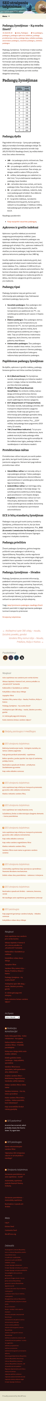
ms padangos (38, 33)
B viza (10, 1257)
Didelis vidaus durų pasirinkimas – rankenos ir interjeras (22, 875)
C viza (13, 1257)
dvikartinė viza (9, 1260)
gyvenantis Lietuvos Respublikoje (14, 1283)
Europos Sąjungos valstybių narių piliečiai (16, 1268)
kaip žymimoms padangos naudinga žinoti (25, 605)
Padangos (24, 33)
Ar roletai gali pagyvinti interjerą (14, 716)
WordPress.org (10, 1234)
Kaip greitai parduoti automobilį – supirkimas (18, 754)
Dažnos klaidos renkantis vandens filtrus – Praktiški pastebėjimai (14, 1045)
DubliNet (18, 1257)
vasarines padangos (27, 41)
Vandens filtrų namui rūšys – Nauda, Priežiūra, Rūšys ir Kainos (26, 639)
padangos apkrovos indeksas (21, 35)
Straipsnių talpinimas (11, 617)
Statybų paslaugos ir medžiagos (20, 731)
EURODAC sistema (10, 1262)
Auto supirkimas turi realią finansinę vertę (17, 810)
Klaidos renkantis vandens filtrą (14, 794)
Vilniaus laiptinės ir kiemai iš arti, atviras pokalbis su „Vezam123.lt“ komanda (15, 945)
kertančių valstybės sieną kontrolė (14, 1314)
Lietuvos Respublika (20, 1356)
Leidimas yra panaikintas (12, 1345)
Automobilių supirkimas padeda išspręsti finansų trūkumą (14, 1183)
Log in (7, 1222)
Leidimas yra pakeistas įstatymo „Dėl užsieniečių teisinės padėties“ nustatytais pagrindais (15, 1340)
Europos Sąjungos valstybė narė (13, 1270)
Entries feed (9, 1226)
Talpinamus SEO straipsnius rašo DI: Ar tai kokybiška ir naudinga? (15, 1155)
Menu (4, 16)
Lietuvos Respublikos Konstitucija (14, 1358)
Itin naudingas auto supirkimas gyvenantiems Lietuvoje (22, 898)
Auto (18, 33)
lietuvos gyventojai (10, 1356)
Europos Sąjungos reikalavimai (13, 1265)
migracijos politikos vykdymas (13, 1374)
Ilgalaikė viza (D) (9, 1286)
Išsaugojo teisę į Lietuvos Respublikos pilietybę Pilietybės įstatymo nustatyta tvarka (15, 1301)
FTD (26, 1270)
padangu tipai (23, 38)
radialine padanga (35, 38)
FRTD (23, 1270)
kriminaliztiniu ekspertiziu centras (15, 1319)
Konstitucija (8, 1317)
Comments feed (11, 1230)
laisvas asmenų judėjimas (12, 1325)
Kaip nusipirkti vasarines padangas (21, 221)
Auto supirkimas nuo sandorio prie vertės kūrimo (20, 677)
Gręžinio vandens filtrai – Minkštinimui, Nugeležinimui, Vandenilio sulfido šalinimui (15, 1078)
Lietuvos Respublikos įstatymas (13, 1361)
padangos (6, 35)
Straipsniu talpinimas (17, 1169)
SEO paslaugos (12, 909)
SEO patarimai (14, 1120)
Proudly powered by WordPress (14, 1396)
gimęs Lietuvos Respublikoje (13, 1281)
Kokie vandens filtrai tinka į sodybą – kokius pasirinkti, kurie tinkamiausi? (15, 1100)
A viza (6, 1257)
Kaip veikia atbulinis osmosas (13, 771)
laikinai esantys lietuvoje (12, 1322)
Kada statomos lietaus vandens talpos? (16, 720)
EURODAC (19, 1260)
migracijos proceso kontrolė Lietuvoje (15, 1377)
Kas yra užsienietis (10, 1307)
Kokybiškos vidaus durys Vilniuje (14, 692)
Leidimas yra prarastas (11, 1348)
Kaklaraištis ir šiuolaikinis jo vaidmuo (15, 688)
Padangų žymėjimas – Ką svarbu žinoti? (16, 706)
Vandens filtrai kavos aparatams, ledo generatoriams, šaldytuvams (15, 1069)
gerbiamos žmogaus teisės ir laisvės (15, 1278)
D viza (15, 1260)
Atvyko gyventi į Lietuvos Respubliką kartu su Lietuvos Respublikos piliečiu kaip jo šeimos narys (15, 1252)
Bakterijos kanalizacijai (11, 1030)
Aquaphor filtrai (8, 695)
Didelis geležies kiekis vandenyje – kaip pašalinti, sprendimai (14, 1060)
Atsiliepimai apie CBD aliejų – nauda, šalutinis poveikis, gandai (15, 986)
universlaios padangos (10, 41)
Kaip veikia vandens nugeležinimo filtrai (16, 842)
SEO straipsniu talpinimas (17, 743)
